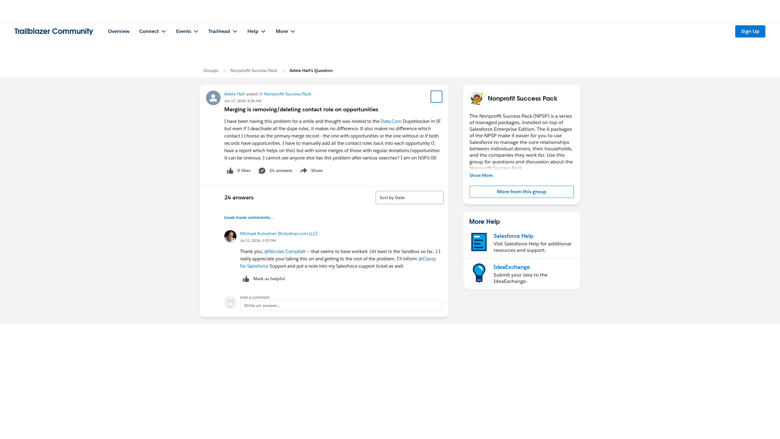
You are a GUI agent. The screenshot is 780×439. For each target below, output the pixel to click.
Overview (118, 31)
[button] (522, 192)
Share (310, 172)
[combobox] (410, 197)
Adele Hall (234, 94)
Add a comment (255, 297)
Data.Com (391, 121)
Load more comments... (248, 217)
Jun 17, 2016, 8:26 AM (242, 100)
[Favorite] (436, 96)
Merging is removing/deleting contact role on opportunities (301, 109)
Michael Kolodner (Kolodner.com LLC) (278, 233)
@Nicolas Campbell (285, 251)
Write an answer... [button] (262, 305)
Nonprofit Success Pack (253, 70)
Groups (211, 70)
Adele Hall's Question (311, 70)
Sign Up (750, 31)
